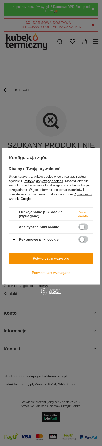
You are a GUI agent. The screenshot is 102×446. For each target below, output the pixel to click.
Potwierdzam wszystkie (51, 258)
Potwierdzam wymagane (51, 273)
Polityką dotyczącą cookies (43, 181)
